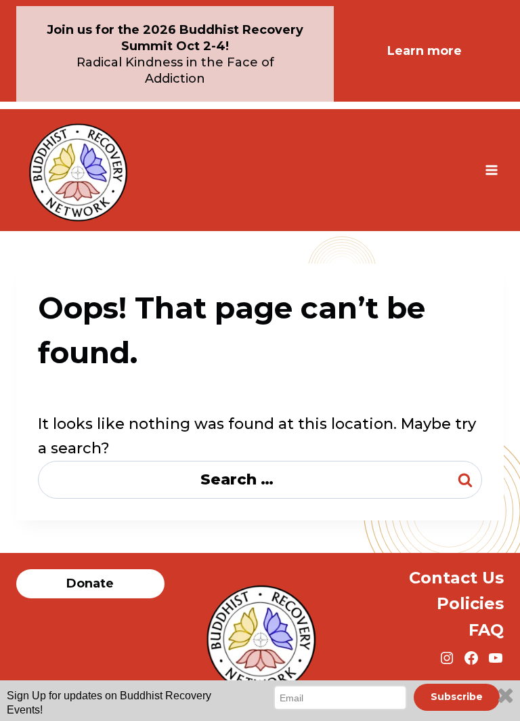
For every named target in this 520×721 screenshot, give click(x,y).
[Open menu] (491, 169)
